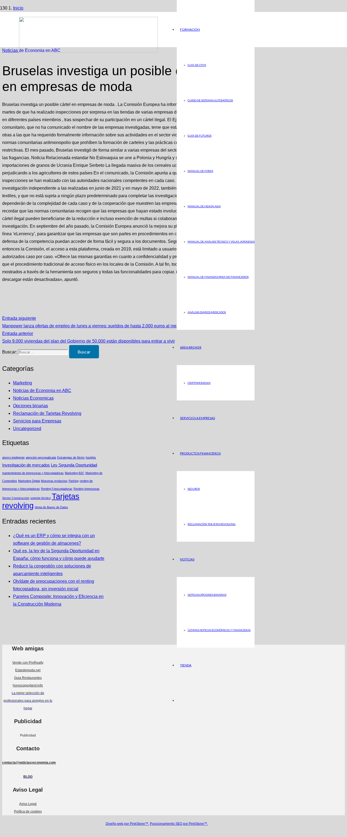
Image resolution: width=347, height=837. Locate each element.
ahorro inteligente (13, 457)
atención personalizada (41, 457)
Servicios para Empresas (37, 421)
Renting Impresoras (86, 488)
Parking (74, 480)
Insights (91, 457)
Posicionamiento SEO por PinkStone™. (179, 824)
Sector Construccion (15, 498)
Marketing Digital (29, 480)
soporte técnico (40, 498)
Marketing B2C (74, 473)
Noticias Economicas (33, 398)
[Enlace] (88, 51)
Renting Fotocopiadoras (56, 488)
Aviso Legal (28, 804)
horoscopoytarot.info (28, 685)
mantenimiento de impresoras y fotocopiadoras (33, 473)
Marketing (22, 383)
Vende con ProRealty (27, 662)
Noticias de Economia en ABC (42, 390)
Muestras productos (54, 480)
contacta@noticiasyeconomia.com (29, 762)
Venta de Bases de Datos (51, 507)
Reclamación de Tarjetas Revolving (47, 413)
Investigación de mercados (26, 465)
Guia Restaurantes (28, 678)
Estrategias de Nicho (71, 457)
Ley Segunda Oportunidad (74, 465)
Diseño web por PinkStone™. (127, 824)
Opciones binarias (30, 405)
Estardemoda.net (27, 670)
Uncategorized (27, 428)
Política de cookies (28, 811)
